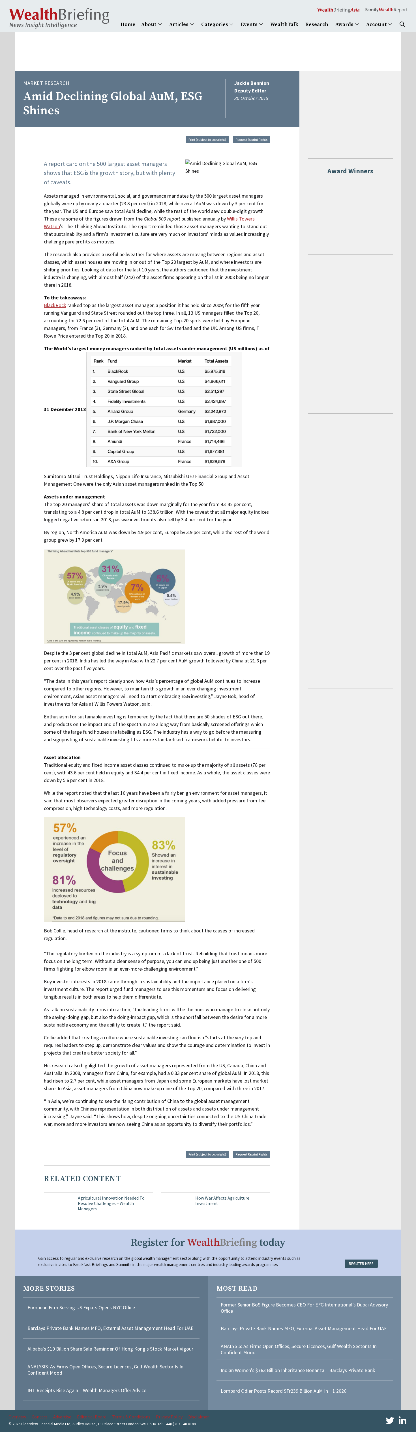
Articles (179, 24)
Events (250, 24)
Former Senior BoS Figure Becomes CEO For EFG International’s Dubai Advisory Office (304, 1307)
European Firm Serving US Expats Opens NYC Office (81, 1307)
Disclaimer (198, 1417)
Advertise (62, 1417)
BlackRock (55, 305)
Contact (40, 1417)
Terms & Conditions (131, 1417)
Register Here (361, 1263)
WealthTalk (284, 24)
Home (128, 24)
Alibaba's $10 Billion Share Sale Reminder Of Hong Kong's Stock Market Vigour (110, 1348)
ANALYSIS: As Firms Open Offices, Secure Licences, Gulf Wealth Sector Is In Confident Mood (105, 1369)
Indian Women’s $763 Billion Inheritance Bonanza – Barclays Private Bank (298, 1370)
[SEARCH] (402, 24)
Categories (215, 24)
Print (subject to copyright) (207, 139)
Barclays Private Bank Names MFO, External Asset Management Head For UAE (110, 1328)
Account (377, 24)
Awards (345, 24)
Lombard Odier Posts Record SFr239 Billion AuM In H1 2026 (283, 1391)
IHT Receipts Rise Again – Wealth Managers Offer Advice (86, 1390)
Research (316, 24)
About (149, 24)
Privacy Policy (169, 1417)
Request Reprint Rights (251, 139)
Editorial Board (91, 1417)
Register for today (208, 1242)
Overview (17, 1417)
